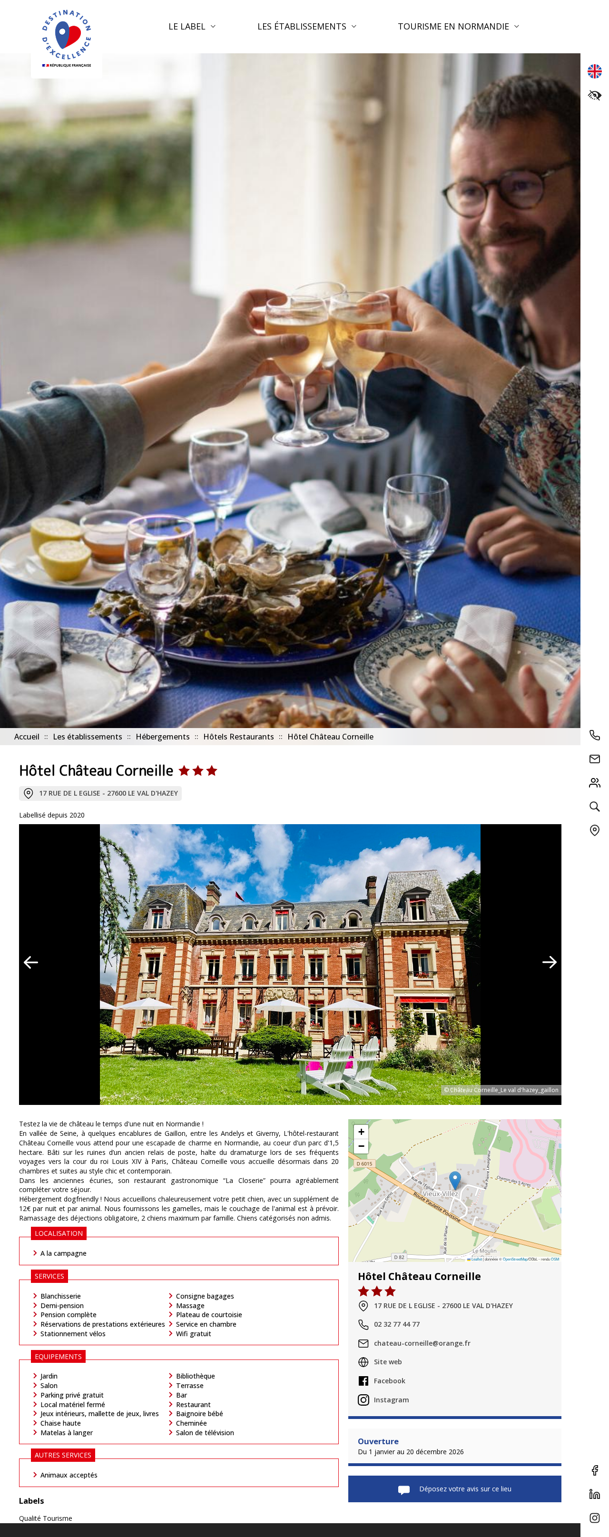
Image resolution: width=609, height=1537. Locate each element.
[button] (455, 1181)
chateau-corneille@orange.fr (422, 1343)
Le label (188, 26)
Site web (388, 1362)
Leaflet (476, 1259)
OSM (555, 1259)
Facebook (389, 1380)
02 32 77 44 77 (397, 1324)
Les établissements (303, 26)
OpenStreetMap (515, 1259)
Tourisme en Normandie (454, 26)
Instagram (391, 1399)
